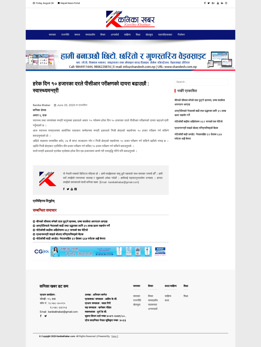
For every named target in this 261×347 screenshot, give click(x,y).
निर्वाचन (181, 34)
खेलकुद (149, 34)
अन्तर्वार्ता (115, 34)
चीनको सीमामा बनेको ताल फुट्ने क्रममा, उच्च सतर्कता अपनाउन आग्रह (71, 221)
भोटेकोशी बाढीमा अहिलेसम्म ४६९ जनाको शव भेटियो (62, 229)
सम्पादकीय (90, 34)
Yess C (114, 336)
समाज (77, 34)
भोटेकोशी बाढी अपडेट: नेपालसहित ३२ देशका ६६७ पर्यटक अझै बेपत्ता (70, 238)
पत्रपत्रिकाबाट (165, 34)
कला (167, 300)
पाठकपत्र (152, 304)
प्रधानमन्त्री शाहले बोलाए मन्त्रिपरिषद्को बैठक (59, 234)
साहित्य (127, 34)
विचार (102, 34)
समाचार (52, 34)
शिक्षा (138, 34)
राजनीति (65, 34)
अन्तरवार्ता (152, 309)
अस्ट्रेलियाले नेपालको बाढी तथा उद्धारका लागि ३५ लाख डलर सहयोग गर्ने (73, 225)
